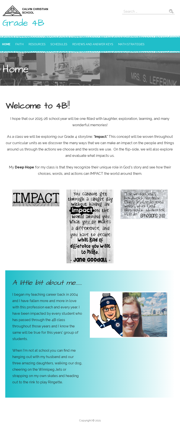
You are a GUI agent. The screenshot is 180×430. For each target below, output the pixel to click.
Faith (19, 44)
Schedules (58, 44)
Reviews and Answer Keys (92, 44)
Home (6, 44)
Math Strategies (131, 44)
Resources (37, 44)
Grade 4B (23, 23)
